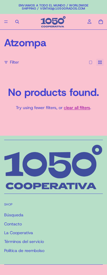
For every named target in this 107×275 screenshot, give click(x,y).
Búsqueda (13, 215)
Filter (14, 62)
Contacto (13, 223)
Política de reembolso (24, 250)
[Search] (17, 21)
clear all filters (77, 107)
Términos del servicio (24, 241)
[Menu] (6, 22)
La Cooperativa (18, 232)
